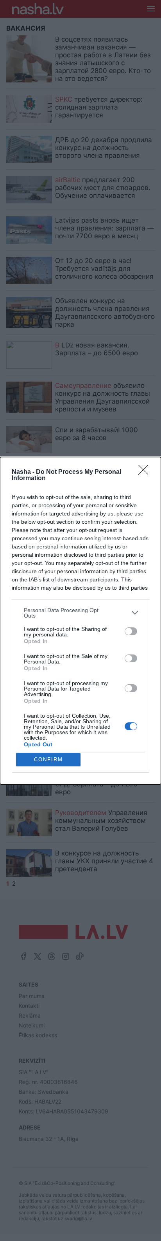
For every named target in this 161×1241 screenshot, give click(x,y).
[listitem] (80, 612)
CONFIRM (48, 759)
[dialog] (80, 620)
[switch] (131, 631)
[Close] (145, 472)
